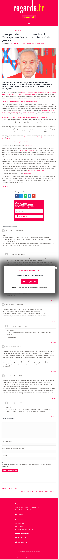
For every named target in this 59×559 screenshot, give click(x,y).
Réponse (53, 250)
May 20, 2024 (29, 145)
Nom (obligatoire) (7, 441)
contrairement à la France (26, 150)
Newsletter (21, 523)
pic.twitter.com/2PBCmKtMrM (19, 142)
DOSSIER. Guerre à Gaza (27, 43)
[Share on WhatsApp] (25, 196)
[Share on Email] (33, 196)
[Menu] (29, 23)
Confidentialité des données (33, 551)
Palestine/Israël (39, 43)
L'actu (18, 30)
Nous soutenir (23, 542)
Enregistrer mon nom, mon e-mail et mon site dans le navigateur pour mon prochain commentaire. (26, 465)
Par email (20, 526)
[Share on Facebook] (17, 196)
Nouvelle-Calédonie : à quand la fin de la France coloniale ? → (37, 491)
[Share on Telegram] (29, 196)
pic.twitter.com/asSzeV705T (36, 170)
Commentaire (5, 421)
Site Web (4, 455)
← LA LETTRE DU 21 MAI (9, 488)
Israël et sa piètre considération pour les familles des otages (19, 101)
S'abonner (20, 514)
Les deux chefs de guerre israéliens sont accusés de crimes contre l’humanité (24, 117)
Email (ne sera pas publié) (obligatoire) (13, 448)
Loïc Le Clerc (14, 43)
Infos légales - (22, 551)
